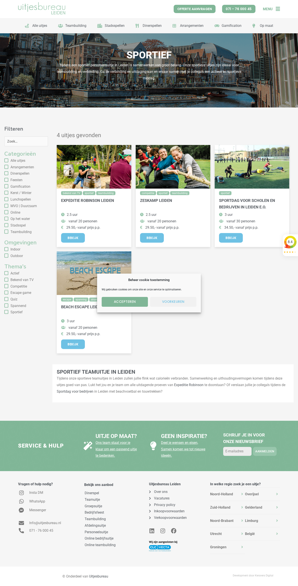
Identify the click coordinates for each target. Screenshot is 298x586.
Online (15, 212)
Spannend (18, 306)
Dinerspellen (19, 173)
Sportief (16, 312)
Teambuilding (21, 232)
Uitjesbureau (98, 576)
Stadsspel (18, 225)
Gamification (20, 186)
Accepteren (125, 301)
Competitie (18, 286)
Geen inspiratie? (184, 436)
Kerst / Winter (20, 193)
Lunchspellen (20, 199)
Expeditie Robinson (189, 385)
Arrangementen (22, 167)
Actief (14, 273)
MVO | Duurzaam (23, 206)
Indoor (15, 249)
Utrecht (216, 534)
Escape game (20, 293)
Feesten (16, 180)
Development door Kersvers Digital (253, 575)
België (250, 534)
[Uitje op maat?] (88, 445)
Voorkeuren (173, 301)
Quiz (13, 299)
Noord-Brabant (221, 521)
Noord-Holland (221, 494)
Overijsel (252, 494)
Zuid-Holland (220, 507)
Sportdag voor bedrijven (75, 391)
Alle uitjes (17, 160)
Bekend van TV (22, 280)
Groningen (218, 547)
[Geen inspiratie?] (153, 445)
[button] (276, 9)
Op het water (20, 219)
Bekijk (73, 238)
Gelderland (253, 507)
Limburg (251, 521)
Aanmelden (264, 451)
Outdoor (16, 256)
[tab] (227, 494)
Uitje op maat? (116, 436)
